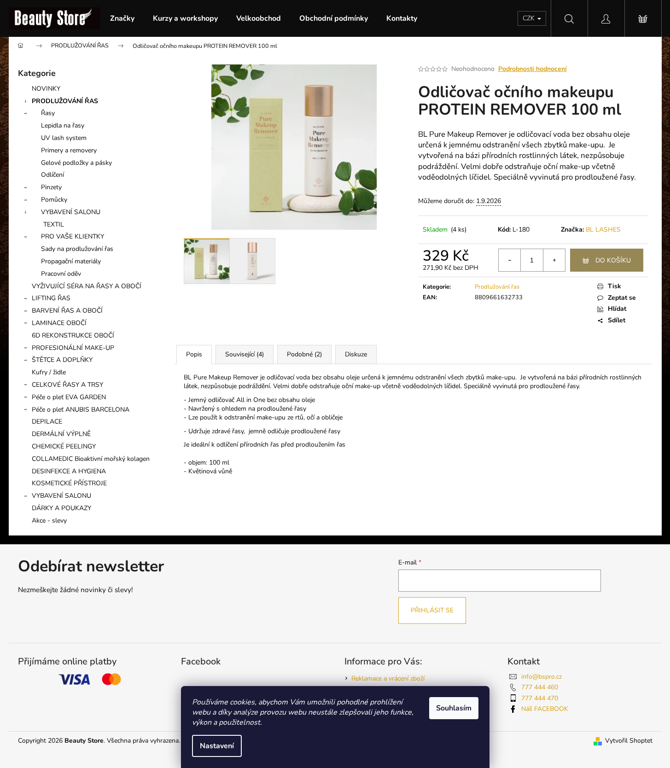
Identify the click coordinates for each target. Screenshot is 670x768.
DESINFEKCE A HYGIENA (69, 471)
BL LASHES (603, 229)
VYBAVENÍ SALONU (70, 212)
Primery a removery (69, 150)
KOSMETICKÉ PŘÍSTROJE (69, 483)
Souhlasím (454, 708)
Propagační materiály (71, 261)
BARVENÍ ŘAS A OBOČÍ (67, 310)
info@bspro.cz (541, 676)
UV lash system (64, 138)
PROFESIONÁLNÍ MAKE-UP (73, 347)
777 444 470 (539, 698)
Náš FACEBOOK (544, 708)
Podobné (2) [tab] (304, 354)
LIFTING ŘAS (51, 298)
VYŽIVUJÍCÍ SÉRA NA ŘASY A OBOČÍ (86, 286)
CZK (529, 18)
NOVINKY (46, 88)
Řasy (48, 113)
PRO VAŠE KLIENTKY (72, 236)
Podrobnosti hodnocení (532, 68)
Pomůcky (54, 199)
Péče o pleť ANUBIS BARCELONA (80, 409)
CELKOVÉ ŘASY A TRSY (67, 384)
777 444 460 (539, 687)
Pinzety (51, 187)
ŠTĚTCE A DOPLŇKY (62, 359)
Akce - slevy (49, 520)
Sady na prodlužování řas (77, 248)
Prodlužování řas (497, 287)
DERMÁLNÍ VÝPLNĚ (61, 434)
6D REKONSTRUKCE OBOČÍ (73, 335)
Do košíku (613, 260)
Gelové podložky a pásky (76, 162)
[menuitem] (122, 18)
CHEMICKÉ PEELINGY (64, 446)
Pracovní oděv (61, 273)
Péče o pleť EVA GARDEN (69, 397)
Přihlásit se (432, 610)
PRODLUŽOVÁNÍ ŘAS (65, 101)
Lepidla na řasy (62, 125)
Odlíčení (52, 174)
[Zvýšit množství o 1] (554, 260)
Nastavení (217, 746)
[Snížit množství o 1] (510, 260)
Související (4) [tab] (244, 354)
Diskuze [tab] (356, 354)
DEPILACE (47, 421)
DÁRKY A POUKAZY (61, 508)
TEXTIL (53, 224)
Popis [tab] (194, 354)
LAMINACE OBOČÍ (59, 323)
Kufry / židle (49, 372)
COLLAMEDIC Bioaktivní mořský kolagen (91, 458)
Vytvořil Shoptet (629, 740)
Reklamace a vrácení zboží (388, 678)
